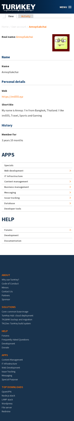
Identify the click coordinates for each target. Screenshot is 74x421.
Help (8, 219)
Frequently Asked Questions (15, 339)
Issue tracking (12, 197)
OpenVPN (6, 391)
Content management (16, 181)
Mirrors (5, 287)
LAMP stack (7, 399)
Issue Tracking (8, 371)
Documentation (12, 240)
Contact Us (7, 291)
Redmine (6, 411)
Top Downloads (12, 387)
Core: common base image (15, 311)
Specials (8, 165)
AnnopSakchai (24, 36)
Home (5, 26)
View (12, 16)
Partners (6, 295)
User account (18, 26)
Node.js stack (8, 395)
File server (7, 407)
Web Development (11, 367)
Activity (25, 16)
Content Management (12, 359)
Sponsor (6, 299)
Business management (16, 187)
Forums (8, 229)
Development (11, 235)
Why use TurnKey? (10, 279)
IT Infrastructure (13, 176)
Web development (13, 170)
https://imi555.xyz (12, 96)
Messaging (10, 192)
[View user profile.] (61, 42)
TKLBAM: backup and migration (17, 319)
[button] (65, 7)
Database (9, 203)
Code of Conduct (10, 283)
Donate (5, 347)
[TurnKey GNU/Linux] (19, 10)
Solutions (9, 307)
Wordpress (7, 403)
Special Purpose (10, 379)
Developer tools (12, 208)
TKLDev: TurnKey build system (16, 323)
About (6, 275)
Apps (8, 154)
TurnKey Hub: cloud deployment (17, 315)
